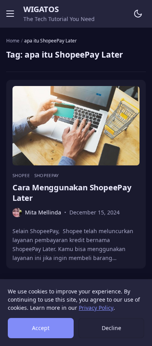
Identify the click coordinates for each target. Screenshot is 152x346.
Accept (40, 328)
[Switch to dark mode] (138, 13)
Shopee (21, 175)
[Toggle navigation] (10, 14)
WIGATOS (40, 9)
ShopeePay (46, 175)
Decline (111, 328)
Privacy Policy (96, 307)
